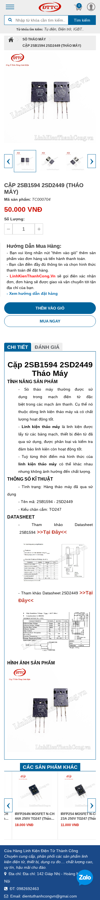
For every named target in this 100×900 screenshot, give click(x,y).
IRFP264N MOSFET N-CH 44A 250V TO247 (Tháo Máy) (27, 816)
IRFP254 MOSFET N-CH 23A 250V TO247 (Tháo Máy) (71, 816)
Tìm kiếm (82, 20)
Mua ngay (50, 321)
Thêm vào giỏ (50, 308)
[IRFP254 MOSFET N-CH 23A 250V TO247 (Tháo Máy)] (73, 790)
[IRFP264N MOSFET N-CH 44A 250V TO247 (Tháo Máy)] (27, 790)
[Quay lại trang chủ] (11, 39)
